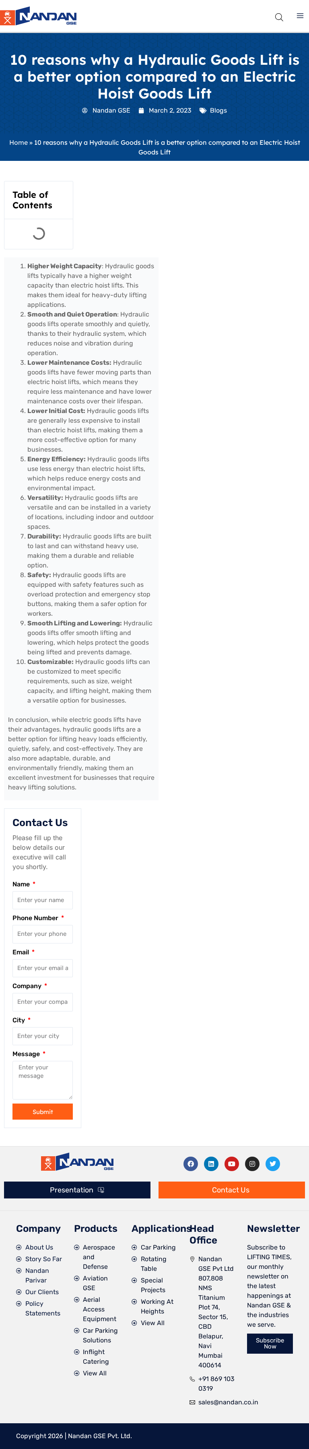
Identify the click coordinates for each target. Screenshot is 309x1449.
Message (26, 1054)
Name (21, 884)
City (19, 1020)
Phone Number (36, 918)
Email (21, 952)
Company (27, 986)
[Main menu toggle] (300, 16)
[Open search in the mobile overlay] (279, 16)
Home (18, 142)
